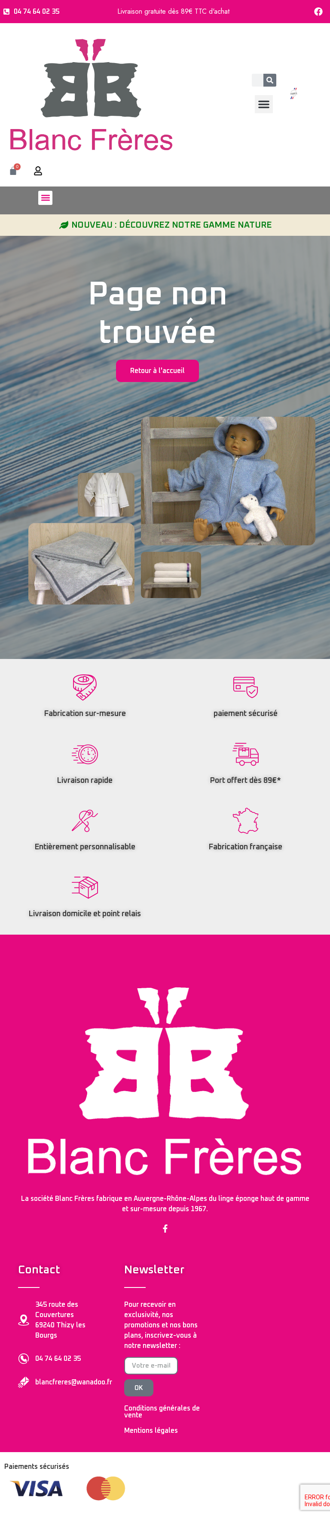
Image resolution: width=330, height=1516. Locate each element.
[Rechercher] (269, 80)
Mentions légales (151, 1430)
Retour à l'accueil (157, 370)
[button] (264, 104)
